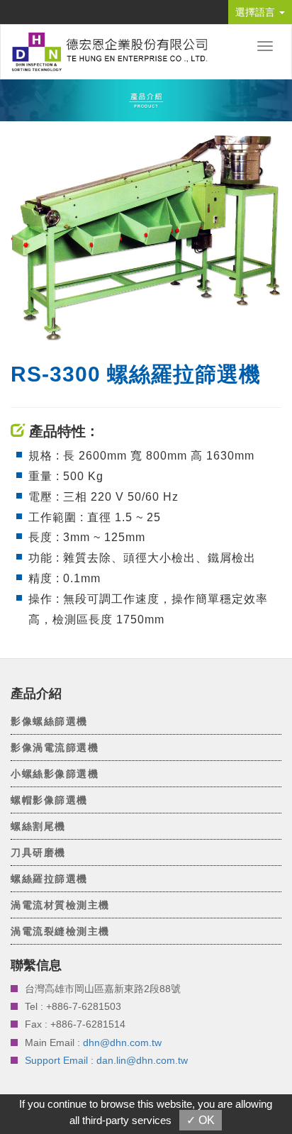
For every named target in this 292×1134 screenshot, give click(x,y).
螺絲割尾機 (38, 826)
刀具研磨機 (38, 852)
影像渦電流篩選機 (55, 747)
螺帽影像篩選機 (49, 800)
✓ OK (200, 1120)
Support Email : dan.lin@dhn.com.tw (106, 1060)
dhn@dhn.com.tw (122, 1042)
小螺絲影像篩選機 (55, 773)
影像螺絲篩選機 (49, 721)
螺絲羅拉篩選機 (49, 878)
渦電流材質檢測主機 (60, 905)
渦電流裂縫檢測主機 (60, 931)
